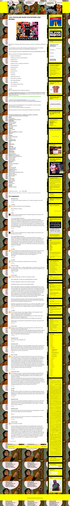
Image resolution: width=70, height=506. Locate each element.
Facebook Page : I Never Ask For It (54, 265)
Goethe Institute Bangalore (53, 327)
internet (60, 414)
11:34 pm (13, 396)
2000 (51, 374)
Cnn (57, 397)
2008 (51, 346)
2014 (51, 339)
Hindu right (57, 412)
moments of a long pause (56, 423)
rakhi (60, 431)
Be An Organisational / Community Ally (55, 68)
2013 (51, 340)
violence (58, 452)
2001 (51, 373)
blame (53, 390)
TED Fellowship (52, 323)
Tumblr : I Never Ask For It (53, 262)
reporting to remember (53, 434)
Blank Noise (13, 265)
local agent (30, 192)
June (51, 361)
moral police (56, 424)
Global (53, 409)
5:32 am (12, 228)
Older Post (43, 446)
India (52, 414)
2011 (51, 342)
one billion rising (52, 427)
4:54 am (12, 406)
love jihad (59, 418)
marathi (50, 420)
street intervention (54, 444)
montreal (60, 423)
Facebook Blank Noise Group (53, 269)
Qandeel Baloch (53, 431)
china (50, 397)
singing (54, 440)
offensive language (58, 426)
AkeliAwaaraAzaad (55, 386)
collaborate (60, 397)
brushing (54, 394)
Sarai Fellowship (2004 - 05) (53, 330)
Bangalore (51, 246)
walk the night (57, 453)
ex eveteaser (56, 406)
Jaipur (50, 250)
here (50, 296)
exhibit (59, 406)
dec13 (53, 400)
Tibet (51, 449)
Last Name (52, 56)
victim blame (51, 452)
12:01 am (13, 352)
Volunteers (39, 192)
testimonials (54, 448)
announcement (52, 387)
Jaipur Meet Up (54, 415)
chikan (51, 396)
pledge (53, 429)
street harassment (58, 443)
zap (12, 204)
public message (58, 430)
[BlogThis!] (23, 191)
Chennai (51, 248)
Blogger (41, 498)
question (57, 431)
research (52, 435)
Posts (51, 472)
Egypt (59, 404)
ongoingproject (56, 427)
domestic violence (59, 403)
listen (58, 417)
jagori (51, 415)
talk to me (58, 447)
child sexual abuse (55, 396)
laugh (50, 417)
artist (57, 387)
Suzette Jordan (57, 446)
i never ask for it (54, 413)
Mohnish (13, 275)
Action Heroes (14, 192)
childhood (59, 396)
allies (59, 386)
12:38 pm (13, 335)
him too (54, 412)
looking (56, 418)
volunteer (60, 452)
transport (51, 450)
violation (54, 452)
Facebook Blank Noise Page (53, 268)
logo (53, 418)
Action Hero (52, 382)
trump (56, 450)
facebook (51, 407)
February (52, 366)
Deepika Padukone (58, 400)
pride (60, 429)
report (59, 433)
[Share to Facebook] (25, 191)
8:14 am (12, 202)
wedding (60, 453)
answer (55, 387)
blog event (51, 393)
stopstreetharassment (52, 443)
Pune (50, 431)
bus (56, 394)
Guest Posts (54, 410)
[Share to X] (24, 191)
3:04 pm (12, 438)
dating (50, 400)
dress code (57, 404)
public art (54, 430)
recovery (55, 433)
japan (57, 415)
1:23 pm (12, 341)
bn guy (58, 393)
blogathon (55, 393)
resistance (55, 435)
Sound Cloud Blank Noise (53, 272)
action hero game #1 (52, 383)
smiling (59, 440)
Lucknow (51, 249)
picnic (50, 429)
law (52, 417)
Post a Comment (13, 441)
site (56, 440)
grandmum (60, 409)
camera (59, 394)
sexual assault (52, 439)
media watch (53, 421)
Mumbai (51, 245)
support (53, 446)
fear (57, 407)
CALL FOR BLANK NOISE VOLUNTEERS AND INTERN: (54, 350)
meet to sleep (58, 421)
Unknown (13, 354)
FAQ (55, 407)
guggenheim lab (58, 410)
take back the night (54, 447)
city (55, 397)
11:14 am (13, 419)
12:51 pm (13, 369)
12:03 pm (13, 257)
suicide (50, 446)
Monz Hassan (52, 424)
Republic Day (60, 434)
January (52, 367)
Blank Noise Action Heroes (22, 192)
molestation (51, 423)
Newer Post (11, 446)
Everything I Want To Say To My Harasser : (55, 184)
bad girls (57, 388)
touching (57, 449)
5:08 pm (12, 263)
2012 (51, 341)
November (52, 347)
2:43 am (12, 210)
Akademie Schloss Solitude (53, 326)
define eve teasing (52, 401)
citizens (53, 397)
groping (51, 410)
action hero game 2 (57, 383)
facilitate (53, 407)
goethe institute (56, 409)
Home (27, 446)
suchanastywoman (58, 445)
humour (60, 412)
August (52, 359)
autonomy (54, 388)
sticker (59, 442)
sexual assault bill (57, 439)
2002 (51, 372)
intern (57, 414)
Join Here (51, 115)
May (51, 362)
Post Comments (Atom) (30, 449)
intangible (55, 414)
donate (51, 404)
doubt (53, 404)
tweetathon (59, 450)
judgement (60, 415)
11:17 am (13, 323)
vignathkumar (14, 371)
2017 (51, 335)
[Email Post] (20, 191)
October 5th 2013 (53, 426)
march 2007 (53, 420)
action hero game (58, 382)
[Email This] (22, 191)
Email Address (53, 49)
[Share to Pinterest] (26, 191)
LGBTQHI (55, 417)
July (51, 360)
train (59, 449)
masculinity (57, 420)
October (52, 348)
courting (51, 399)
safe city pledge (54, 437)
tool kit (54, 449)
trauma (53, 450)
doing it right (54, 403)
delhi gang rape (59, 401)
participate (34, 192)
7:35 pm (12, 272)
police (55, 429)
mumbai (60, 424)
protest (51, 430)
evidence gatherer (51, 406)
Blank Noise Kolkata (59, 391)
